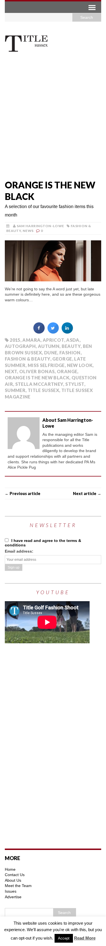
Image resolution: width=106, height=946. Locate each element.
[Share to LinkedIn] (67, 332)
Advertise (13, 897)
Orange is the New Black (37, 377)
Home (10, 869)
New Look (80, 365)
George (62, 358)
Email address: (19, 551)
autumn (48, 346)
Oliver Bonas (37, 371)
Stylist (74, 384)
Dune (50, 352)
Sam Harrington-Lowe (40, 226)
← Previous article (22, 493)
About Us (13, 880)
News (28, 231)
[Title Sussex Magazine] (53, 43)
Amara (31, 340)
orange (67, 371)
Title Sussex (43, 390)
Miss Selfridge (46, 365)
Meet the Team (18, 885)
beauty (71, 346)
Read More (85, 938)
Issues (10, 891)
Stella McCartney (39, 384)
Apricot (53, 340)
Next (11, 371)
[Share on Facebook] (39, 332)
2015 (15, 340)
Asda (72, 340)
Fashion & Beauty (27, 358)
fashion (70, 352)
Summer (15, 390)
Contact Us (15, 874)
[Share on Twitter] (53, 332)
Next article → (87, 493)
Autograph (20, 346)
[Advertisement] (53, 118)
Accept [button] (64, 938)
